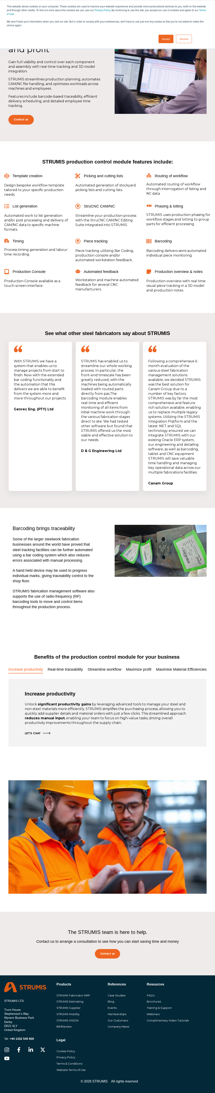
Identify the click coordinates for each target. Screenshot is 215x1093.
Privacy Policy (65, 1057)
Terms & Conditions (69, 1063)
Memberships (117, 1014)
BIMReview (64, 1026)
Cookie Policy (65, 1051)
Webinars (153, 1014)
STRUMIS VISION (67, 1020)
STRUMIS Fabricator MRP (73, 995)
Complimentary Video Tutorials (168, 1020)
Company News (118, 1026)
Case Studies (116, 995)
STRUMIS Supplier (68, 1007)
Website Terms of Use (71, 1070)
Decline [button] (184, 39)
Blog (111, 1001)
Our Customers (118, 1020)
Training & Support (159, 1007)
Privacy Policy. (102, 10)
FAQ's (151, 995)
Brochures (154, 1001)
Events (112, 1007)
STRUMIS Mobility (68, 1014)
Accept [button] (166, 39)
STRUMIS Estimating (69, 1001)
